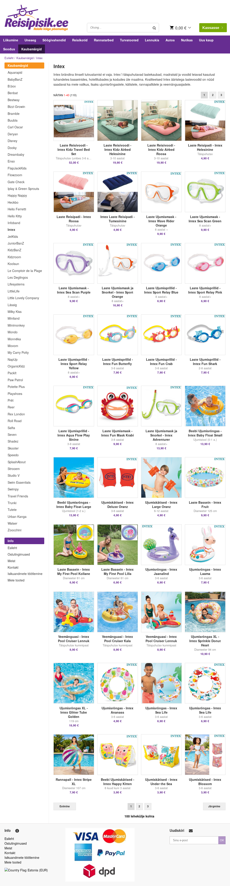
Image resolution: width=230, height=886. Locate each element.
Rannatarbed (104, 40)
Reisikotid (80, 40)
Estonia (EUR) (38, 870)
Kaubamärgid (31, 49)
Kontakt (13, 567)
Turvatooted (129, 40)
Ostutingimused (19, 554)
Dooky (12, 147)
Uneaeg (30, 40)
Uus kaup (206, 40)
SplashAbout (17, 462)
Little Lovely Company (23, 298)
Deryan (13, 134)
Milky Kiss (15, 311)
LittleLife (14, 291)
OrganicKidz (16, 366)
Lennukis (152, 40)
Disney (12, 140)
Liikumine (10, 40)
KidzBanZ (14, 250)
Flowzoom (15, 175)
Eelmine (65, 806)
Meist (11, 561)
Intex (11, 229)
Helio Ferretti (17, 209)
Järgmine (214, 806)
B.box (12, 86)
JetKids (13, 236)
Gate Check (16, 182)
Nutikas (187, 40)
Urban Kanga (17, 516)
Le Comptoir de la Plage (25, 270)
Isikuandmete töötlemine (25, 573)
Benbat (13, 93)
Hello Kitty (15, 216)
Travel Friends (18, 496)
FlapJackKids (17, 168)
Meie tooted (16, 580)
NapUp (13, 359)
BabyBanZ (15, 79)
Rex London (16, 414)
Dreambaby (16, 154)
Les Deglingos (18, 277)
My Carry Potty (18, 352)
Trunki (12, 503)
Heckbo (13, 202)
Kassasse (210, 28)
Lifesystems (16, 284)
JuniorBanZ (16, 243)
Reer (11, 407)
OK (222, 840)
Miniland (14, 318)
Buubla (13, 120)
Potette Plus (16, 386)
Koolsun (13, 263)
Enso (11, 161)
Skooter (13, 448)
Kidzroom (14, 257)
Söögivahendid (54, 40)
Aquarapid (15, 72)
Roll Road (15, 421)
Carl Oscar (15, 127)
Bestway (14, 100)
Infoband (14, 222)
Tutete (12, 509)
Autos (170, 40)
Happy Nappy (17, 195)
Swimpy (13, 489)
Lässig (12, 305)
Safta (11, 427)
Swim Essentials (19, 482)
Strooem (14, 468)
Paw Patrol (15, 380)
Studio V (14, 475)
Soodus (9, 49)
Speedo (13, 455)
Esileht (8, 58)
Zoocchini (14, 530)
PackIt (12, 373)
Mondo (13, 332)
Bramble (14, 113)
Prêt (10, 400)
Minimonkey (16, 325)
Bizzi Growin (16, 106)
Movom (13, 345)
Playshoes (15, 393)
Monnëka (14, 339)
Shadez (13, 441)
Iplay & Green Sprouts (23, 188)
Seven (12, 434)
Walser (12, 523)
